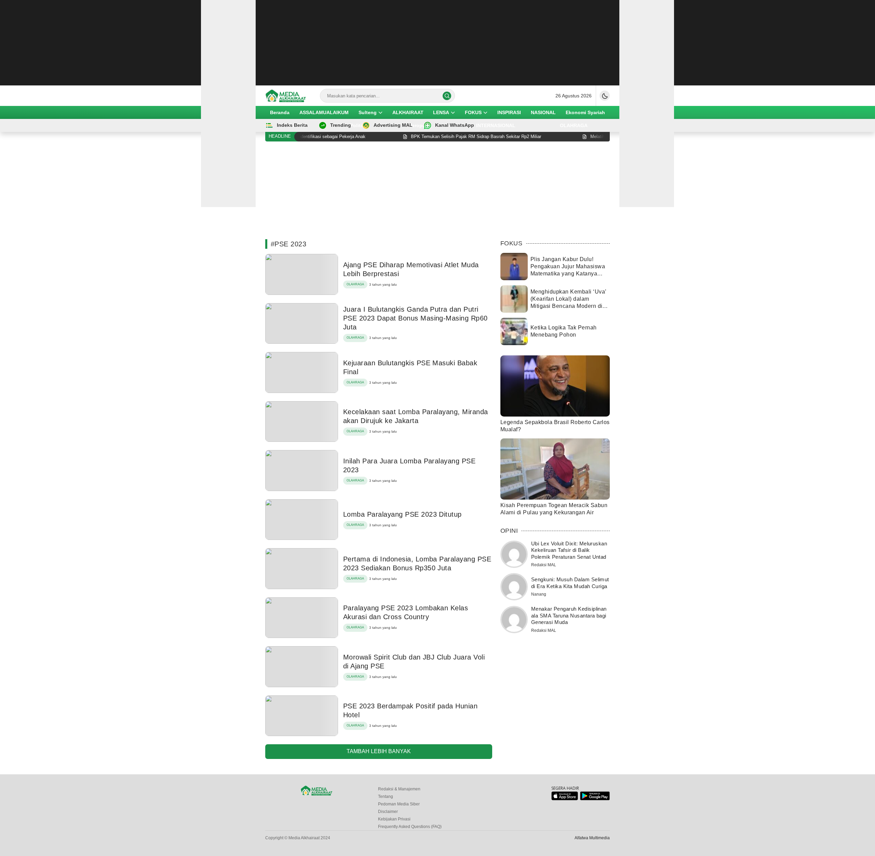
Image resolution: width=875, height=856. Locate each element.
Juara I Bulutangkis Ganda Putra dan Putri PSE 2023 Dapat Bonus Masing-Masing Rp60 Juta (415, 318)
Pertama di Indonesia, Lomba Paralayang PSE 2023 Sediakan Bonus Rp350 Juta (417, 563)
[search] (447, 96)
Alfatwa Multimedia (592, 837)
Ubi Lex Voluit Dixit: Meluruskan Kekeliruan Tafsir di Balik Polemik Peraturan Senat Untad (569, 550)
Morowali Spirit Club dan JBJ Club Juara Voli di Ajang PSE (414, 661)
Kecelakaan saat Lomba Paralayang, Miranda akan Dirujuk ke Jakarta (415, 416)
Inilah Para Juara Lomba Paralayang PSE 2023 (409, 465)
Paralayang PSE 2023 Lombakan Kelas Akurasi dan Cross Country (405, 612)
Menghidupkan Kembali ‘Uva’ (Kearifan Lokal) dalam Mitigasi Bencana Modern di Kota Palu (568, 302)
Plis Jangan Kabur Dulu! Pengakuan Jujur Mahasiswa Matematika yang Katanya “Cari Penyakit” (567, 269)
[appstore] (564, 798)
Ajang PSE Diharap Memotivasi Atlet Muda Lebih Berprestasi (411, 269)
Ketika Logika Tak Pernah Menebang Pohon (563, 331)
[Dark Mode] (605, 96)
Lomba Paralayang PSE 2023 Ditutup (402, 514)
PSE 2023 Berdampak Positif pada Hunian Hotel (410, 710)
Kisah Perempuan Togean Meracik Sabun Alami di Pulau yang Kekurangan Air (553, 508)
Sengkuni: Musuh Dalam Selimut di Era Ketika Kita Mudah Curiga (570, 582)
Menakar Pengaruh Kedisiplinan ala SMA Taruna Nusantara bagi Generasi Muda (569, 615)
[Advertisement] (437, 42)
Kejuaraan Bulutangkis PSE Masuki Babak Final (410, 367)
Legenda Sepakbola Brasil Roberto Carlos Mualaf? (555, 425)
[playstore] (595, 798)
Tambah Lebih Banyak (379, 751)
